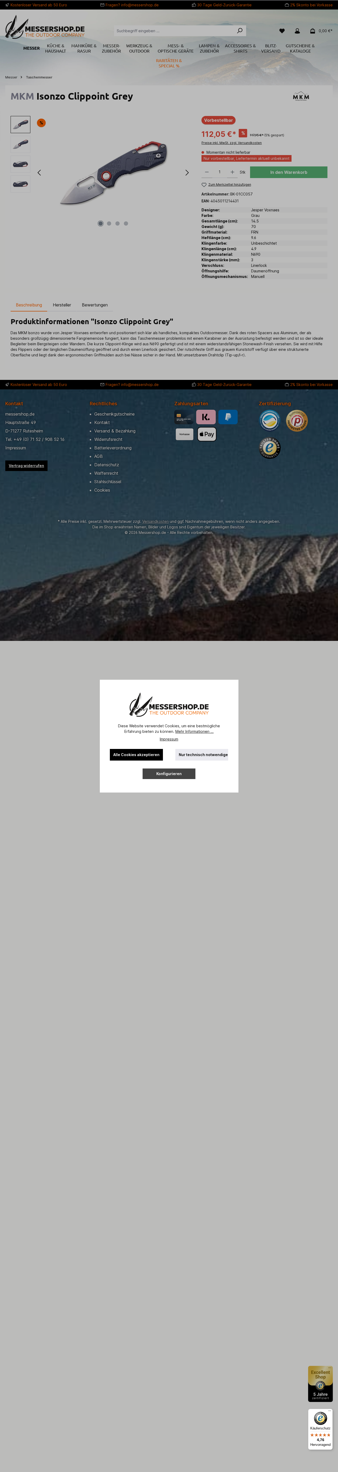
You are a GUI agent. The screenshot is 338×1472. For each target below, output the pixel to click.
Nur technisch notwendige (203, 754)
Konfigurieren (169, 773)
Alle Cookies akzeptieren (136, 754)
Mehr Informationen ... (194, 731)
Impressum (169, 739)
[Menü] (329, 1412)
